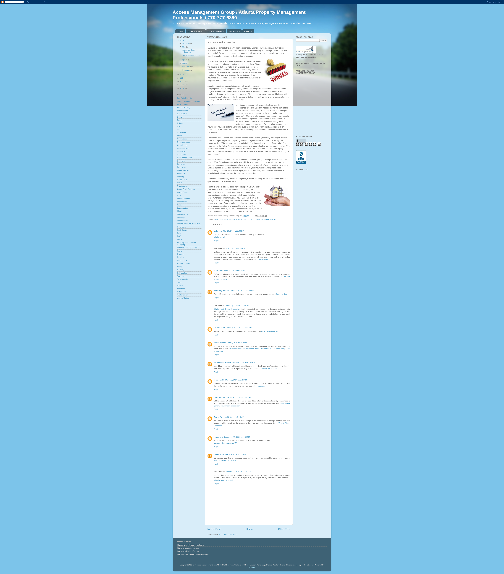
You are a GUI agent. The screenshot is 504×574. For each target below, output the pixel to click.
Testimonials (182, 279)
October (185, 43)
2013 (182, 81)
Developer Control (184, 158)
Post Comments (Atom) (228, 535)
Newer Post (213, 529)
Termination (182, 276)
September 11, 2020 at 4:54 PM (237, 437)
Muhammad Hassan (222, 363)
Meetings (181, 217)
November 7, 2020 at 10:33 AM (233, 454)
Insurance (265, 219)
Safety (179, 267)
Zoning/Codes (183, 298)
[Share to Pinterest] (266, 216)
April (184, 60)
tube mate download (269, 331)
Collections (181, 133)
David (216, 454)
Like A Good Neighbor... (191, 55)
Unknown (218, 231)
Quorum (180, 254)
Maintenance (234, 31)
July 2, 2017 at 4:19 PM (235, 248)
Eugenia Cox (281, 294)
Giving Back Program (186, 189)
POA (179, 236)
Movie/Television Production (188, 224)
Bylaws (180, 123)
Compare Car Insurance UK (225, 443)
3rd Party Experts (184, 98)
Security (180, 270)
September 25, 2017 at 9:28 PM (232, 271)
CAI (221, 219)
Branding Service (221, 291)
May (184, 47)
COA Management (216, 31)
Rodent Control (183, 263)
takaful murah (219, 237)
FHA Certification (184, 170)
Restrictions (182, 260)
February (186, 67)
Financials (181, 173)
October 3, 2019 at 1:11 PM (243, 363)
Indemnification (183, 199)
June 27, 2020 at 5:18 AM (240, 397)
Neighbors (181, 227)
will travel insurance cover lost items (244, 349)
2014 (182, 78)
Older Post (284, 529)
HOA (258, 219)
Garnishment (182, 186)
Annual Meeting (183, 108)
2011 (182, 88)
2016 (182, 40)
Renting (180, 257)
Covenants (181, 155)
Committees (182, 139)
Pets (179, 233)
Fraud (179, 183)
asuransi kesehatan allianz (225, 460)
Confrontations (183, 148)
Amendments (182, 104)
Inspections (182, 202)
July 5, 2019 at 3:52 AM (237, 343)
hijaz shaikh (219, 380)
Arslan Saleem (220, 343)
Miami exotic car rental (223, 480)
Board (216, 219)
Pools (179, 239)
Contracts (233, 219)
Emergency (182, 167)
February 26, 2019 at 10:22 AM (239, 328)
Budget (180, 120)
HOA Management (196, 31)
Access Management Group (188, 101)
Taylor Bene (263, 259)
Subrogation (182, 273)
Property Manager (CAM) (187, 248)
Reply (216, 241)
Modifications (182, 221)
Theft (179, 282)
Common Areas (183, 142)
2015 (182, 74)
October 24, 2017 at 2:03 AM (242, 291)
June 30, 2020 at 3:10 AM (233, 417)
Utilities (180, 286)
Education (251, 219)
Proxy (179, 251)
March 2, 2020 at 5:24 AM (236, 380)
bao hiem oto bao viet (268, 369)
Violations (181, 289)
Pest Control (182, 230)
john (216, 271)
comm (179, 136)
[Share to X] (261, 216)
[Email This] (256, 216)
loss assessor (259, 386)
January (185, 70)
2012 (182, 85)
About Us (248, 31)
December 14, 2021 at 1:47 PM (238, 472)
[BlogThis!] (258, 216)
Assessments (182, 111)
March (185, 63)
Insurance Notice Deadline (189, 51)
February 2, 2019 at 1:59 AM (237, 305)
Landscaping (182, 208)
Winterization (182, 295)
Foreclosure (182, 180)
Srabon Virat (219, 328)
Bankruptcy (182, 114)
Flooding (180, 177)
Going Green (182, 192)
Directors (242, 219)
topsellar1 (218, 437)
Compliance (182, 145)
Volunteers (181, 292)
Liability (273, 219)
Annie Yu (218, 417)
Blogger (252, 567)
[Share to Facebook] (263, 216)
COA (226, 219)
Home (180, 31)
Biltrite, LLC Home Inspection (227, 309)
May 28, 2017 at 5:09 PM (233, 231)
